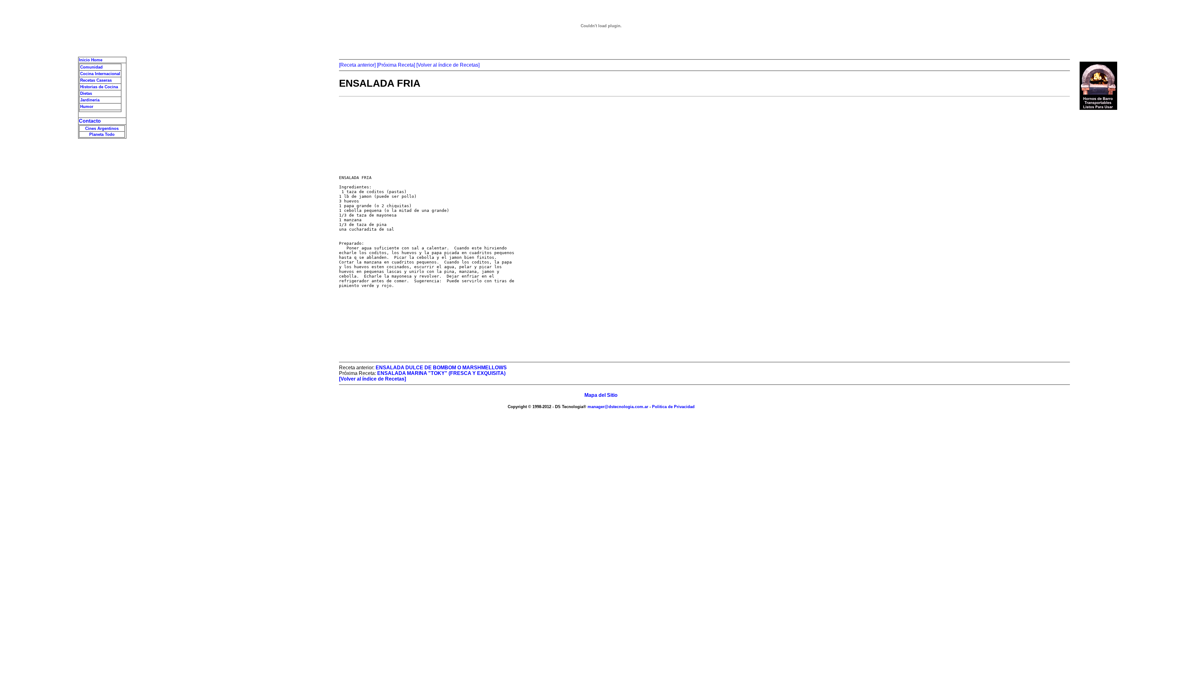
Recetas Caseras (96, 80)
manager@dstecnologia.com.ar (619, 406)
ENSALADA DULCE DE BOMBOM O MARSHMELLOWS (441, 367)
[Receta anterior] (357, 65)
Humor (86, 106)
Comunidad (91, 67)
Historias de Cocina (99, 86)
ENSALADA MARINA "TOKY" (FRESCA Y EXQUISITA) (441, 373)
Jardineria (90, 100)
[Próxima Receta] (396, 65)
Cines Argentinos (102, 128)
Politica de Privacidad (673, 406)
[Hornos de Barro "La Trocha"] (1098, 108)
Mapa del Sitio (601, 395)
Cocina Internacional (100, 73)
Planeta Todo (102, 134)
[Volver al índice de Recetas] (448, 65)
